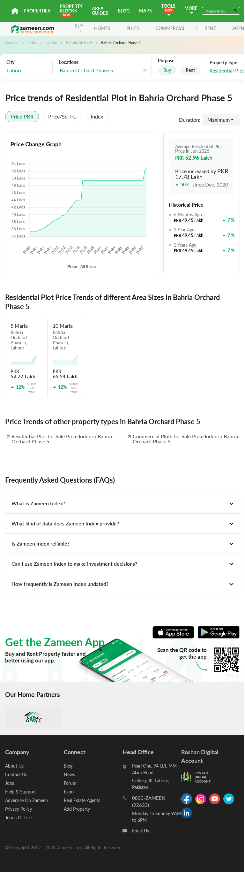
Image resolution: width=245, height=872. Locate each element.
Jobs (9, 783)
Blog (124, 11)
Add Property (77, 809)
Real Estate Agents (82, 800)
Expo (69, 792)
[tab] (122, 503)
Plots (133, 28)
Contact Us (16, 774)
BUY (79, 26)
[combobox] (27, 70)
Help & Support (20, 792)
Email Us (140, 831)
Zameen (12, 42)
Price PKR (22, 116)
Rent (190, 70)
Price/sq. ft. (62, 116)
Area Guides (100, 10)
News (69, 774)
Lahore (51, 42)
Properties (37, 11)
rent (210, 28)
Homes (102, 28)
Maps (145, 11)
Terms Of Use (18, 818)
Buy (167, 70)
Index (32, 42)
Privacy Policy (18, 809)
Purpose (166, 60)
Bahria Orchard (79, 42)
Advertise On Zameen (26, 800)
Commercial (170, 28)
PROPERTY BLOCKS (71, 8)
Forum (70, 783)
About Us (14, 766)
